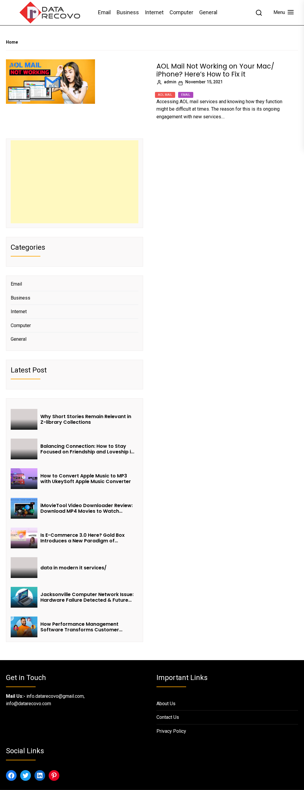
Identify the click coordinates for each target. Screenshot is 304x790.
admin (170, 81)
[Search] (258, 13)
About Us (165, 703)
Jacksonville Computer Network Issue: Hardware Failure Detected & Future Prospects (87, 597)
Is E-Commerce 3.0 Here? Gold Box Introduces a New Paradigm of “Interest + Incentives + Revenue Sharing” (82, 538)
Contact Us (167, 717)
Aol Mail (165, 94)
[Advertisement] (74, 181)
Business (128, 12)
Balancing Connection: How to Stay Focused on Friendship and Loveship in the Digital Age (87, 449)
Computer (181, 12)
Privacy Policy (171, 731)
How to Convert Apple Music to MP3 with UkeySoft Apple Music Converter (85, 478)
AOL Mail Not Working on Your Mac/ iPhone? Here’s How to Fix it (215, 70)
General (208, 12)
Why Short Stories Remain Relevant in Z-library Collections (85, 419)
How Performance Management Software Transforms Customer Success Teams (79, 627)
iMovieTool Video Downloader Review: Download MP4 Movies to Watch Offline (86, 508)
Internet (154, 12)
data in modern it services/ (74, 568)
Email (104, 12)
